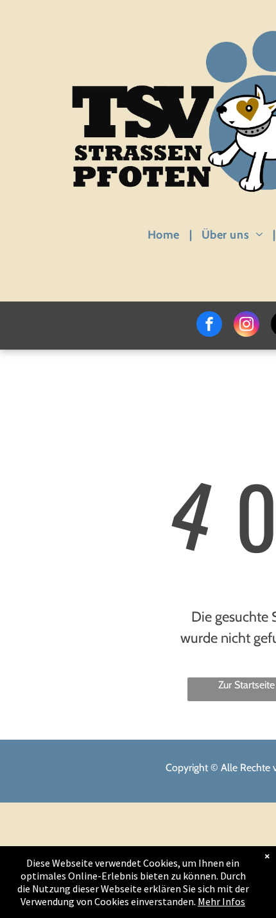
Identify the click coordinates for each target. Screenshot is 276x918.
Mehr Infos (221, 901)
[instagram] (246, 325)
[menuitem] (165, 234)
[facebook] (209, 325)
